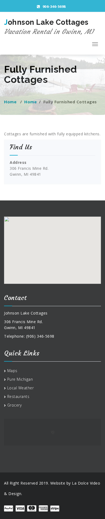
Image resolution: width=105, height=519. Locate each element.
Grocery (14, 405)
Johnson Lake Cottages (48, 27)
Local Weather (20, 387)
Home (10, 101)
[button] (52, 254)
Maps (12, 370)
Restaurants (18, 396)
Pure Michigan (20, 379)
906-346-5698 (53, 6)
